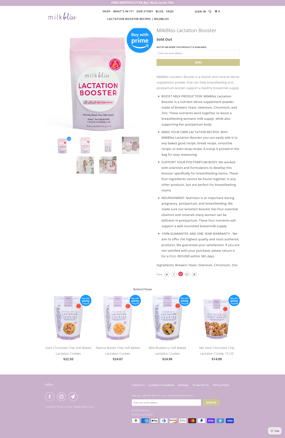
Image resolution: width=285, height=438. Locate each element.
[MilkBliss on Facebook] (50, 396)
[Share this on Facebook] (173, 274)
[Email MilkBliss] (74, 396)
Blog (160, 11)
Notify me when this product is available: (182, 47)
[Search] (210, 11)
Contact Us (138, 385)
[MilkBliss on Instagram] (62, 396)
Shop (107, 11)
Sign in (200, 11)
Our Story (144, 11)
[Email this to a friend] (194, 274)
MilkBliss (145, 410)
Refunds (183, 385)
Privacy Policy (221, 385)
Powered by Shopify (142, 414)
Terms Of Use (200, 385)
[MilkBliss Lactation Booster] (99, 80)
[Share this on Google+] (187, 274)
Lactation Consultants (161, 385)
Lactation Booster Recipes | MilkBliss (138, 19)
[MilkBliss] (62, 16)
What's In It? (123, 11)
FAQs (170, 11)
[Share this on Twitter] (166, 274)
